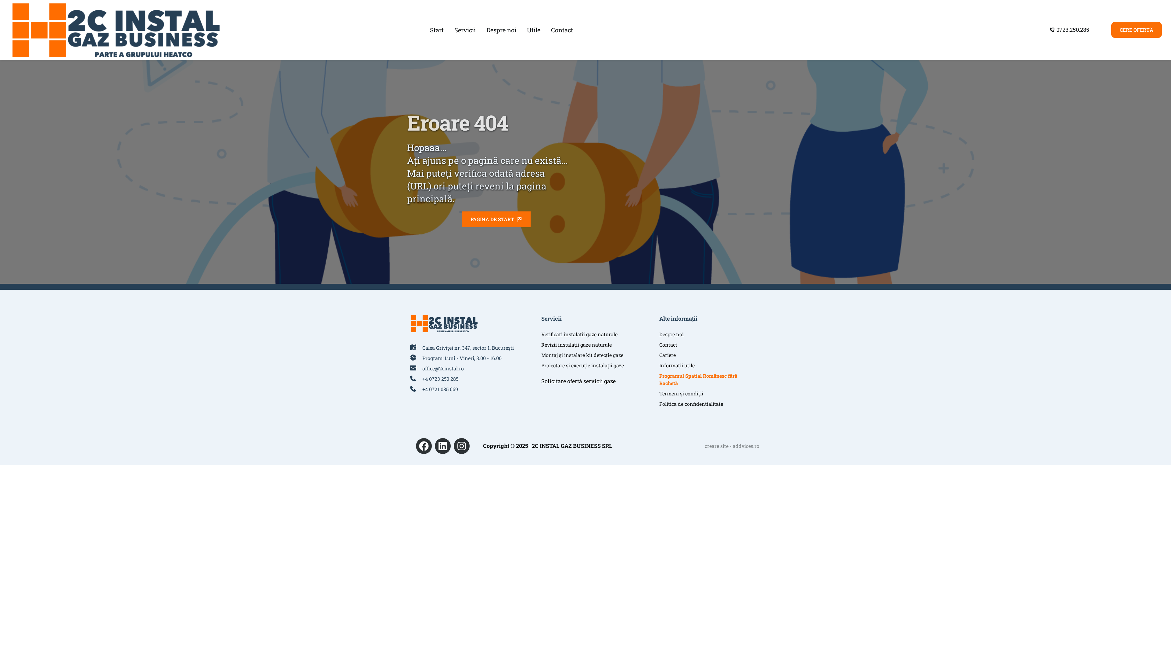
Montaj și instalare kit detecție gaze (582, 355)
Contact (668, 344)
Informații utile (677, 365)
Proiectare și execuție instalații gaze (582, 365)
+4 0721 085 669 (440, 389)
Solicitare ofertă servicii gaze (578, 381)
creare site (717, 446)
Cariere (667, 355)
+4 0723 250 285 (440, 379)
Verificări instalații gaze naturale (579, 334)
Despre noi (671, 334)
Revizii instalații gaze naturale (576, 344)
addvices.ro (746, 446)
